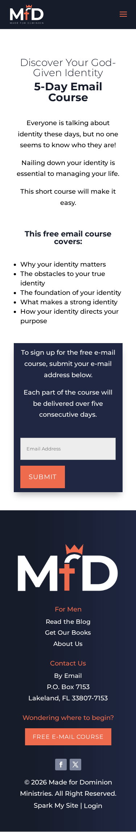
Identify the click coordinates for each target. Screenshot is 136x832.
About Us (68, 643)
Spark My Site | (59, 806)
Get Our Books (68, 632)
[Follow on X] (75, 764)
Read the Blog (68, 621)
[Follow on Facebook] (61, 764)
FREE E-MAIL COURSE (68, 736)
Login (93, 806)
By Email (68, 675)
